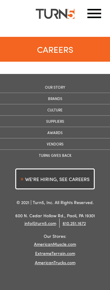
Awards (55, 132)
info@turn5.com (40, 223)
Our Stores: (55, 236)
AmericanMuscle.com (55, 244)
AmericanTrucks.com (55, 262)
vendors (55, 144)
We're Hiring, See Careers (57, 179)
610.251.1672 (74, 223)
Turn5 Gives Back (55, 155)
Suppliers (55, 121)
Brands (55, 98)
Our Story (55, 87)
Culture (55, 110)
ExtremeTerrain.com (55, 253)
